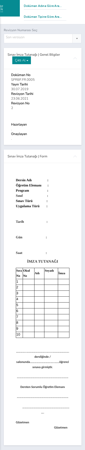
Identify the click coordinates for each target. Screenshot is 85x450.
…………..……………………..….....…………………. (42, 351)
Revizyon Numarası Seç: (21, 30)
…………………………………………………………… (42, 397)
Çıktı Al (20, 60)
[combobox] (42, 38)
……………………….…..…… (44, 362)
